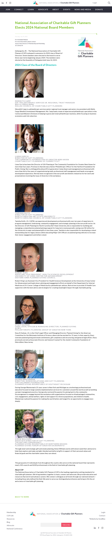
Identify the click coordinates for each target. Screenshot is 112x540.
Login (95, 3)
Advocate (43, 9)
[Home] (56, 4)
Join (8, 9)
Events (66, 9)
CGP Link (10, 516)
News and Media (83, 9)
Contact (102, 516)
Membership (11, 512)
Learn (31, 9)
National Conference (14, 529)
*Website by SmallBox (97, 519)
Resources (11, 519)
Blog (8, 522)
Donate (99, 9)
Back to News (22, 497)
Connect (19, 9)
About (55, 9)
